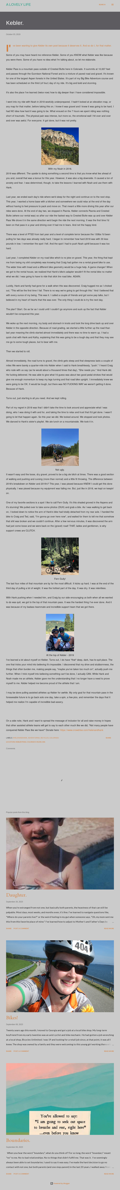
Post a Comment (21, 928)
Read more (109, 928)
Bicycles (45, 738)
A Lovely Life (18, 4)
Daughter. (16, 894)
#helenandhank (20, 738)
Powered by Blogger (61, 1183)
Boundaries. (18, 1140)
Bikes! (12, 1017)
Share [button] (108, 738)
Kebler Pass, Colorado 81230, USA (30, 742)
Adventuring (34, 738)
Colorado (54, 738)
